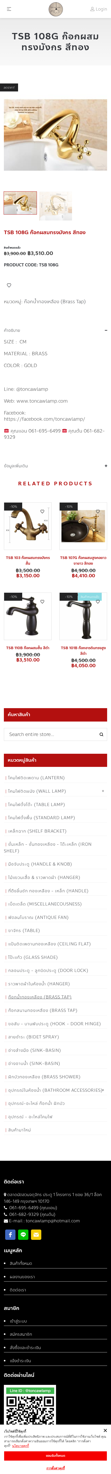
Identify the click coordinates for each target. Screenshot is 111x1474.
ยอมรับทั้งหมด (55, 1455)
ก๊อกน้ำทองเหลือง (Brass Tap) (55, 301)
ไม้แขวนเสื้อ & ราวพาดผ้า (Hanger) (44, 877)
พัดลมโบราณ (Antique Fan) (38, 917)
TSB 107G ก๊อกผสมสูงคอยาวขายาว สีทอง (83, 560)
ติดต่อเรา (18, 1290)
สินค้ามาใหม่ (19, 1130)
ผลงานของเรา (22, 1277)
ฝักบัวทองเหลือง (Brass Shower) (44, 1077)
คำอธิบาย (12, 330)
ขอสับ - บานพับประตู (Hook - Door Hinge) (54, 1024)
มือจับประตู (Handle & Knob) (40, 864)
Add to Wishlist (9, 285)
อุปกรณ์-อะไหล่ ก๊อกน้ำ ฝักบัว (36, 1103)
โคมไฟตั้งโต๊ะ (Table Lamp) (36, 804)
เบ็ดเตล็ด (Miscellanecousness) (45, 904)
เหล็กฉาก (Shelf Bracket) (37, 831)
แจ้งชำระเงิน (20, 1361)
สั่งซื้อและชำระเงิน (25, 1347)
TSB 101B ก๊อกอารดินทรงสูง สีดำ (83, 650)
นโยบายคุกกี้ (20, 1446)
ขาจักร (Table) (24, 930)
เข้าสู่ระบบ (18, 1321)
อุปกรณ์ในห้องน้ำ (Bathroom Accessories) (55, 1090)
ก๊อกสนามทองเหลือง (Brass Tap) (43, 1010)
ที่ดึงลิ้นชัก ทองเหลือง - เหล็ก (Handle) (48, 891)
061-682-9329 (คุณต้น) (32, 1214)
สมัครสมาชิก (21, 1334)
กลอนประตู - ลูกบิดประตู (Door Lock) (48, 970)
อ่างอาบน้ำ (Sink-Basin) (34, 1063)
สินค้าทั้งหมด (21, 1263)
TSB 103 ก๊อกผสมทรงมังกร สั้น (28, 560)
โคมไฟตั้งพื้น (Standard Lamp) (41, 818)
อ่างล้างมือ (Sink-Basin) (34, 1050)
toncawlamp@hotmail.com (53, 1221)
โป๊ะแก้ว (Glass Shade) (33, 957)
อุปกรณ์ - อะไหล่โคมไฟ (30, 1117)
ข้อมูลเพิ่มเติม (16, 466)
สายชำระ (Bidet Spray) (33, 1037)
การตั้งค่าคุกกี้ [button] (55, 1468)
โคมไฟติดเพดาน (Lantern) (36, 778)
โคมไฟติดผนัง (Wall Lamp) (37, 791)
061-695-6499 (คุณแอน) (32, 1208)
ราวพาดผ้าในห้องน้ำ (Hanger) (39, 984)
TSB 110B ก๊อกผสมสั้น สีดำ (27, 648)
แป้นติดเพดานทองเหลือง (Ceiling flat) (49, 944)
